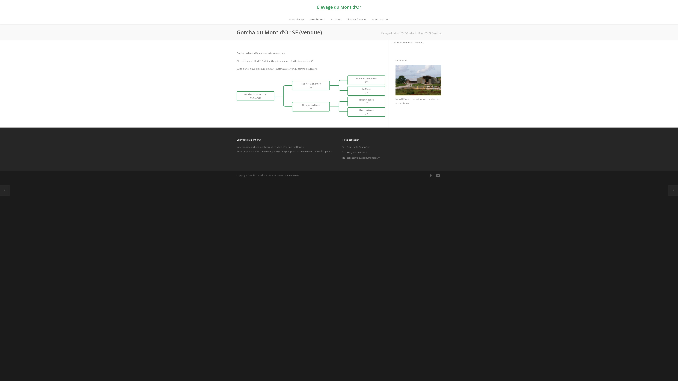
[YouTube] (437, 175)
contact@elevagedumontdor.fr (363, 157)
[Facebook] (430, 175)
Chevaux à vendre (357, 19)
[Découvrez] (418, 94)
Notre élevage (297, 19)
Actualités (336, 19)
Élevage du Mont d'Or (339, 7)
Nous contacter (380, 19)
